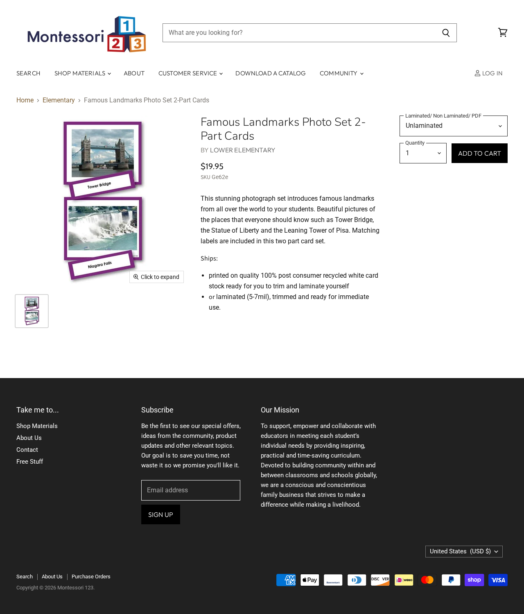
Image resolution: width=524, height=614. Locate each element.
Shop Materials (80, 73)
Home (25, 100)
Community (339, 73)
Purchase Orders (91, 576)
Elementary (59, 100)
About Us (29, 438)
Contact (27, 449)
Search (28, 73)
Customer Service (188, 73)
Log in (492, 73)
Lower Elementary (243, 150)
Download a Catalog (270, 73)
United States (460, 551)
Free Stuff (29, 461)
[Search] (446, 32)
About (134, 73)
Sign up (160, 514)
